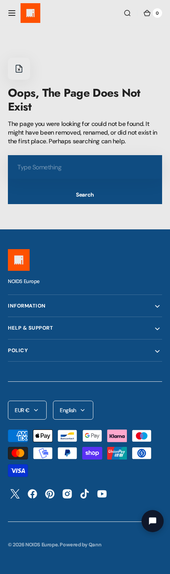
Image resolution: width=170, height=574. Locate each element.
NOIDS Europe (41, 544)
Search (85, 194)
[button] (12, 13)
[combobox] (85, 167)
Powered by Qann (80, 544)
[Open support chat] (153, 521)
